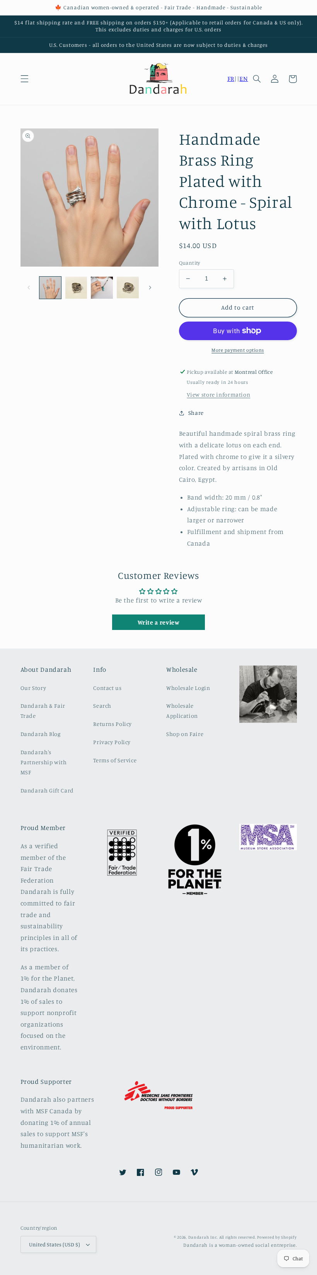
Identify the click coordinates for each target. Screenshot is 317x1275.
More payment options (237, 350)
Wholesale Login (188, 688)
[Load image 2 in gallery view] (76, 287)
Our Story (33, 688)
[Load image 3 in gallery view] (101, 287)
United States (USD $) (54, 1244)
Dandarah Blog (40, 734)
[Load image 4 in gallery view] (127, 287)
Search (102, 705)
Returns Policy (112, 724)
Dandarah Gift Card (47, 790)
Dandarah (198, 1237)
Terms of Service (114, 760)
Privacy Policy (112, 742)
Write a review (159, 622)
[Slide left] (28, 287)
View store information (218, 394)
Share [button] (196, 412)
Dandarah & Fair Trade (42, 710)
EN (243, 78)
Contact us (107, 688)
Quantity (189, 263)
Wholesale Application (182, 710)
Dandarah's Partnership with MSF (43, 762)
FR (230, 78)
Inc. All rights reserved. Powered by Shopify (253, 1237)
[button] (24, 79)
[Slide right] (149, 287)
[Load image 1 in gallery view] (50, 287)
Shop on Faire (184, 734)
